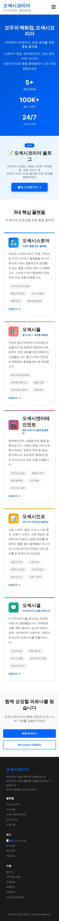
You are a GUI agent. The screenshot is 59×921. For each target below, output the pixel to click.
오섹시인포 (11, 819)
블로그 (9, 871)
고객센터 (10, 881)
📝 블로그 (11, 840)
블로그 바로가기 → (29, 187)
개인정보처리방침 (15, 897)
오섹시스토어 (13, 804)
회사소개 (21, 840)
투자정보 (10, 845)
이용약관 (10, 892)
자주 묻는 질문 (13, 876)
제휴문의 (10, 887)
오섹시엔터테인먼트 (16, 814)
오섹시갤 (10, 824)
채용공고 (10, 855)
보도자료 (10, 850)
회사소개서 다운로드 (29, 744)
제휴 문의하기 (29, 733)
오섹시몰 (10, 809)
